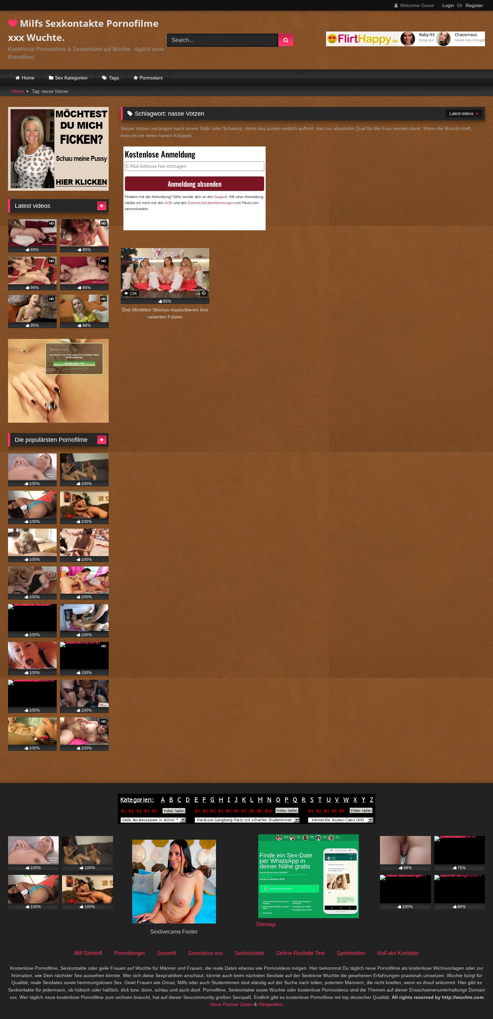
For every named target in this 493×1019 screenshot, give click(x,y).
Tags (114, 77)
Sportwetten (351, 953)
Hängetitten (270, 1004)
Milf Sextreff (88, 953)
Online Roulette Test (300, 953)
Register (474, 5)
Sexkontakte (249, 953)
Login (448, 5)
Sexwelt (166, 953)
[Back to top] (472, 999)
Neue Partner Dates (231, 1004)
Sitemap (266, 924)
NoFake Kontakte (398, 953)
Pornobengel (129, 953)
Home (28, 77)
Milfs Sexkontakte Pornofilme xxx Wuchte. (83, 30)
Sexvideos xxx (205, 953)
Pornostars (151, 77)
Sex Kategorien (71, 77)
